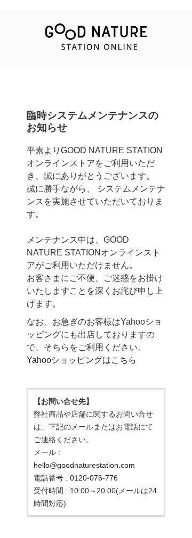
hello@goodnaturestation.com (84, 465)
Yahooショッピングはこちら (82, 360)
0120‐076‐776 (94, 478)
